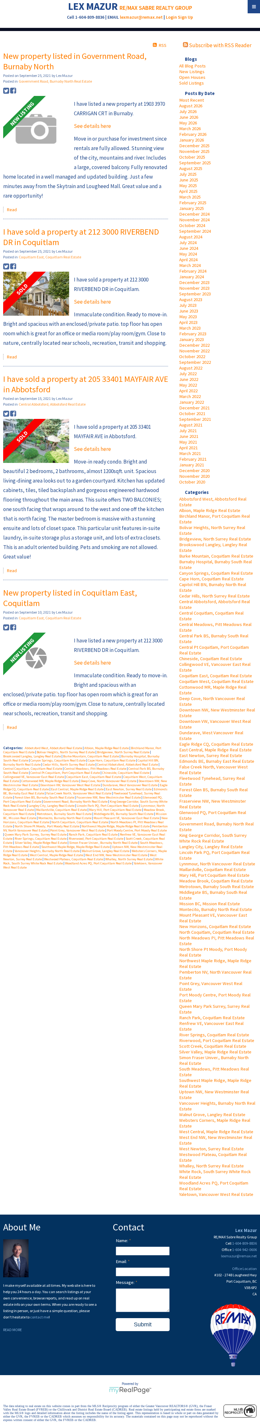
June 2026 (188, 117)
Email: (122, 1261)
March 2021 (190, 453)
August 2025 (190, 168)
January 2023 (191, 339)
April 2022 (188, 391)
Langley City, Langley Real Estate (211, 847)
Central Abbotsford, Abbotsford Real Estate (52, 404)
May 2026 (188, 123)
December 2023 (194, 282)
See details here (92, 126)
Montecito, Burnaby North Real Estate (215, 909)
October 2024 (192, 225)
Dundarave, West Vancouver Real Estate (130, 785)
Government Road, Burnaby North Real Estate (55, 81)
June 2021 (188, 436)
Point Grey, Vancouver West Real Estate (77, 830)
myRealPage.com (130, 1390)
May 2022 (188, 385)
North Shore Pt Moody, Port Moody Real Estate (47, 826)
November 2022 (194, 351)
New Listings (192, 71)
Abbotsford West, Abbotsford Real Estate (54, 748)
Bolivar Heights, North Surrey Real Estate (66, 752)
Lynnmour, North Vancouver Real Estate (217, 864)
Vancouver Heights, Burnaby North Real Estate (47, 851)
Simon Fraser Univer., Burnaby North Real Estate (103, 843)
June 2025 (188, 180)
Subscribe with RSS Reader (219, 45)
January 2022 (191, 402)
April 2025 (188, 191)
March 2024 (190, 265)
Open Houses (192, 77)
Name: (122, 1240)
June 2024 (188, 248)
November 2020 (194, 476)
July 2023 (188, 305)
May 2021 (188, 442)
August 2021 (190, 425)
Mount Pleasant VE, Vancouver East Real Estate (127, 818)
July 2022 (188, 373)
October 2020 (192, 482)
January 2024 (191, 277)
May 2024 (188, 254)
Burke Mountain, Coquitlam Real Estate (216, 556)
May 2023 (188, 316)
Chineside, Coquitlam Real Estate (210, 658)
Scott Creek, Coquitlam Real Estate (212, 1046)
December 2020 (194, 470)
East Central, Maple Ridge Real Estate (215, 750)
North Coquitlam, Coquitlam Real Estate (217, 932)
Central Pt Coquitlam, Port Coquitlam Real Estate (65, 773)
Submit (143, 1324)
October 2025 (192, 157)
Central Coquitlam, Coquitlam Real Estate (33, 769)
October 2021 (192, 413)
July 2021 (188, 430)
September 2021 (195, 419)
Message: (125, 1282)
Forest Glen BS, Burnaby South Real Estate (45, 797)
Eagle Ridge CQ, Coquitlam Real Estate (216, 744)
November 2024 (194, 220)
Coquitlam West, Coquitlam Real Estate (216, 681)
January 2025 (191, 208)
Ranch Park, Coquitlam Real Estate (212, 1017)
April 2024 (188, 259)
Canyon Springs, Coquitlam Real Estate (216, 573)
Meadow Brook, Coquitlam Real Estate (216, 881)
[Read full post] (36, 129)
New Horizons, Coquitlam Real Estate (215, 926)
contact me (39, 1317)
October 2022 (192, 356)
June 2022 (188, 379)
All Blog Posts (192, 66)
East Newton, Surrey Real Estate (210, 755)
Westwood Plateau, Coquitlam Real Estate (74, 859)
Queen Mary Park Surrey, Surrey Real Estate (36, 834)
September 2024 (195, 231)
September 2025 (195, 163)
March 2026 (190, 128)
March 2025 (190, 197)
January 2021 (191, 465)
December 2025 (194, 145)
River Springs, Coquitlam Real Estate (214, 1035)
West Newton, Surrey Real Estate (211, 1149)
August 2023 (190, 299)
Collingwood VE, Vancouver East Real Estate (34, 777)
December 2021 (194, 408)
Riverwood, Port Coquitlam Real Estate (216, 1040)
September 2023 (195, 294)
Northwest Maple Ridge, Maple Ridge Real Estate (115, 826)
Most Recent (191, 100)
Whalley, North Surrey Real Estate (211, 1166)
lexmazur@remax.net (141, 17)
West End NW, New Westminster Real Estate (116, 855)
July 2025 (188, 174)
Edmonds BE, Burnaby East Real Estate (216, 761)
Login (171, 17)
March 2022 (190, 396)
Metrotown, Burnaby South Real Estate (216, 886)
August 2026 (190, 106)
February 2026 (192, 134)
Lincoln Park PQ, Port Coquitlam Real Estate (108, 806)
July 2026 (188, 111)
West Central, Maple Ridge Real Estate (216, 1131)
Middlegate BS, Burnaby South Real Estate (124, 814)
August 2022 (190, 368)
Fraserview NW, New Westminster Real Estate (108, 797)
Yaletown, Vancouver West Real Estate (216, 1194)
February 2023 (192, 334)
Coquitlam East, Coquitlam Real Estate (215, 676)
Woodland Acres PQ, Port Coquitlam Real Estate (98, 863)
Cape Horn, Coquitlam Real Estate (211, 579)
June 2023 (188, 311)
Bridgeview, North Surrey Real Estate (215, 539)
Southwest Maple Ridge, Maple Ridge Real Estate (75, 847)
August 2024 (190, 237)
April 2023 (188, 322)
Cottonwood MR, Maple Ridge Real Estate (50, 781)
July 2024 (188, 242)
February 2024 (192, 271)
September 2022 (195, 362)
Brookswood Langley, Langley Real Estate (32, 756)
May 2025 (188, 185)
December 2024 (194, 214)
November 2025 (194, 151)
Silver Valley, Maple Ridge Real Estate (215, 1052)
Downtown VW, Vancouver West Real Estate (70, 785)
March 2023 (190, 328)
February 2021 (192, 459)
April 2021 (188, 448)
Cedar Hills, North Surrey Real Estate (214, 596)
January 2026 (191, 140)
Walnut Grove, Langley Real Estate (212, 1114)
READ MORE (12, 1329)
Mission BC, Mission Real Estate (209, 904)
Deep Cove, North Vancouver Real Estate (109, 781)
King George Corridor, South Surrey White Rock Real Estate (213, 838)
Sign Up (185, 17)
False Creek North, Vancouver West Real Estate (79, 793)
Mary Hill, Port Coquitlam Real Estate (214, 875)
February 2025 (192, 202)
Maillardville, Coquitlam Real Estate (212, 869)
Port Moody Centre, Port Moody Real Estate (137, 830)
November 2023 (194, 288)
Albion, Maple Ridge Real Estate (209, 510)
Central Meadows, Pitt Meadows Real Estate (95, 769)
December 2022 (194, 345)
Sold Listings (191, 83)
